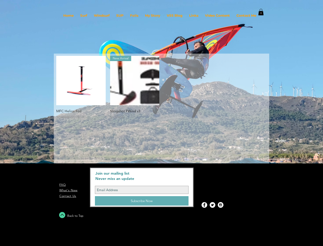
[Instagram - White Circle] (220, 205)
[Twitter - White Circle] (212, 205)
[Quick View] (81, 80)
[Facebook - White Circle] (204, 205)
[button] (261, 12)
